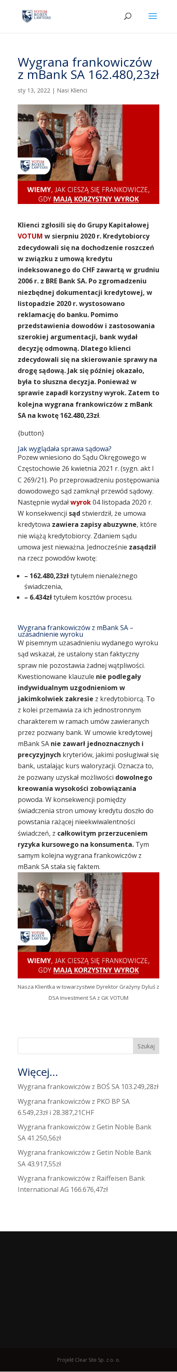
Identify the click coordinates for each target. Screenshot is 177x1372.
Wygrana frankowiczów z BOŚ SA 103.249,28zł (88, 1086)
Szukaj (146, 1046)
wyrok (81, 502)
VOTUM (30, 236)
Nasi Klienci (72, 90)
